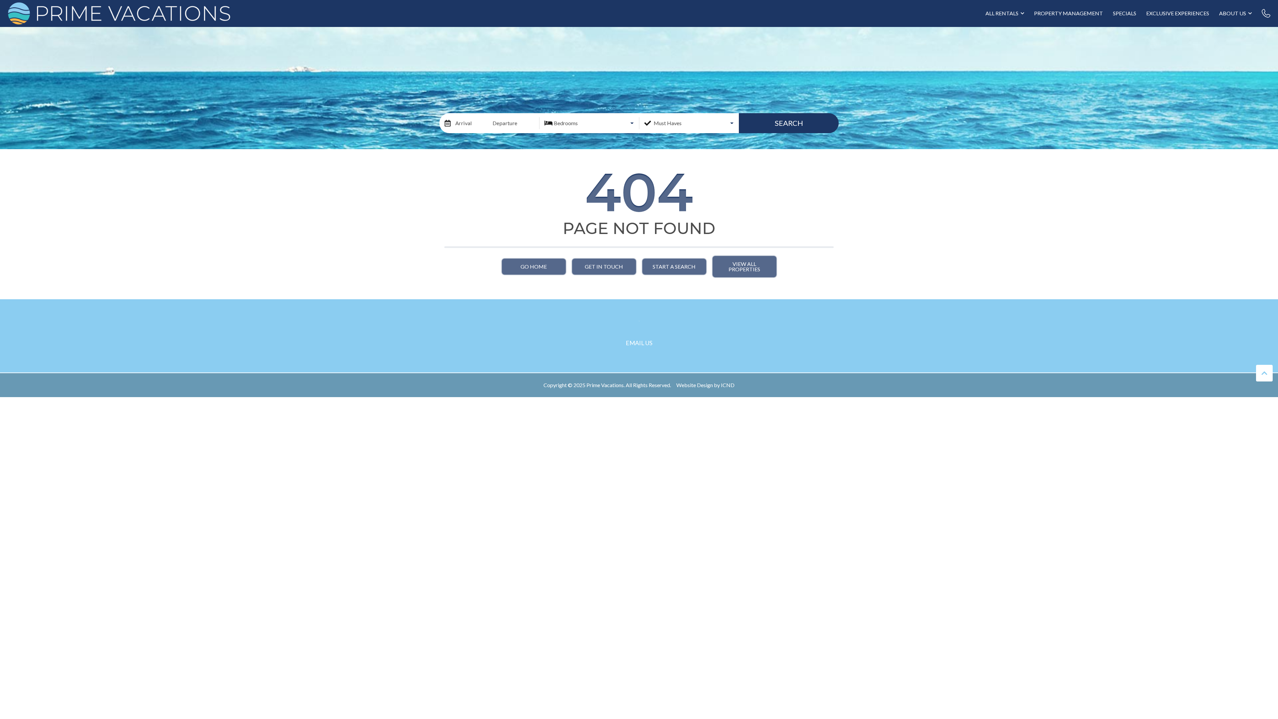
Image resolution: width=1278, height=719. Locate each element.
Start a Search (674, 266)
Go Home (534, 266)
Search (789, 123)
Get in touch (604, 266)
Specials (1124, 13)
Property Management (1068, 13)
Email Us (639, 343)
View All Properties (744, 266)
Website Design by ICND (705, 385)
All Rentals (1001, 13)
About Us (1232, 13)
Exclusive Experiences (1177, 13)
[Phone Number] (1266, 13)
